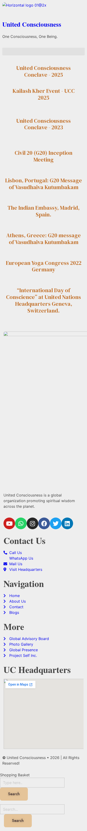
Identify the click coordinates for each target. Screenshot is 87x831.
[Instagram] (32, 523)
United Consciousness (31, 24)
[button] (43, 51)
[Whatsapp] (21, 523)
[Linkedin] (67, 523)
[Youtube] (9, 523)
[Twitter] (55, 523)
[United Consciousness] (43, 9)
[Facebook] (44, 523)
